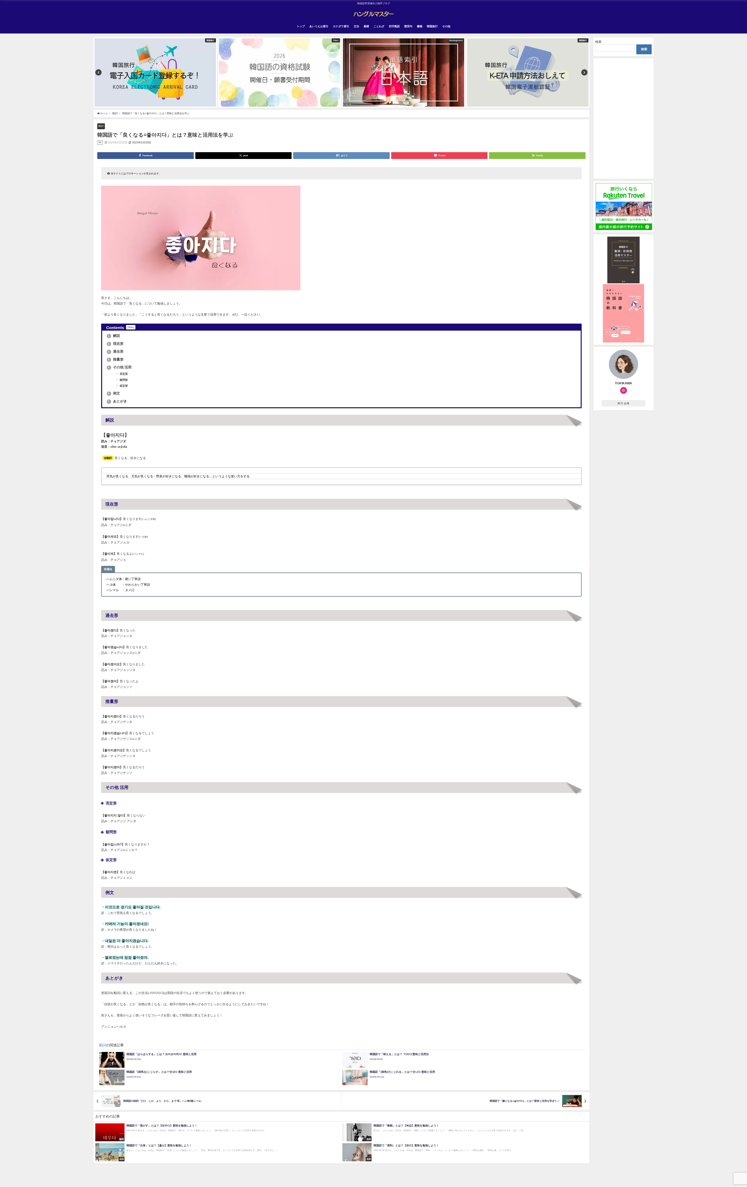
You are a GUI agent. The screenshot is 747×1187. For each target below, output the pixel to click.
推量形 (116, 359)
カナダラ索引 (341, 26)
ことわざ (379, 26)
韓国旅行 (432, 26)
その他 (446, 26)
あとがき (117, 401)
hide (130, 327)
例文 (114, 393)
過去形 (116, 351)
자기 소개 (623, 403)
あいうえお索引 (318, 26)
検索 (598, 41)
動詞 (100, 126)
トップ (301, 26)
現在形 (116, 343)
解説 (114, 335)
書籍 (419, 26)
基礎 (366, 26)
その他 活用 (120, 367)
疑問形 (123, 379)
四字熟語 (394, 26)
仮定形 (123, 385)
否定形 (123, 373)
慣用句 (408, 26)
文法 (356, 26)
